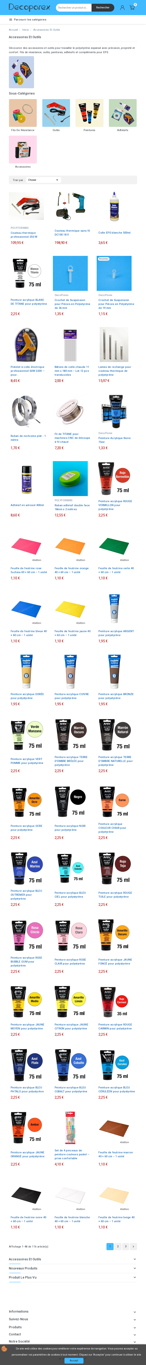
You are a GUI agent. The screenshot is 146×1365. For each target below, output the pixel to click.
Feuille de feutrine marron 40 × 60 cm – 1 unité (115, 1154)
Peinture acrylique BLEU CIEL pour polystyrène (70, 895)
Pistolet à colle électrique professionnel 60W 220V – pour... (28, 371)
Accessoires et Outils (25, 1259)
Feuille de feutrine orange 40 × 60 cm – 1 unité (72, 570)
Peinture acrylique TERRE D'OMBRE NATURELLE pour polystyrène (115, 761)
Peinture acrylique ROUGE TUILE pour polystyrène (115, 895)
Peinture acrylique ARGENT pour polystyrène (116, 633)
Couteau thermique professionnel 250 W (24, 235)
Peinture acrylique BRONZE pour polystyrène (116, 696)
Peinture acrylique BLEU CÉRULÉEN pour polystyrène (116, 1089)
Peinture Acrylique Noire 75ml (114, 440)
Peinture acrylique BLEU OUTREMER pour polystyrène (26, 895)
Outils (56, 130)
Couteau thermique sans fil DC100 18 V (72, 233)
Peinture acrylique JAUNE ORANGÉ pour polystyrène (28, 1154)
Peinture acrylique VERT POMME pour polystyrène (27, 761)
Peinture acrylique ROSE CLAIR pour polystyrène (70, 962)
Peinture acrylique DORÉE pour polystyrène (27, 696)
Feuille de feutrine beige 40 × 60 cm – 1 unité (116, 1219)
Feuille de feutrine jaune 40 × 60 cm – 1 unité (72, 633)
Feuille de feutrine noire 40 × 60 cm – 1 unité (28, 1219)
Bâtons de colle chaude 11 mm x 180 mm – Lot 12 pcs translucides (72, 371)
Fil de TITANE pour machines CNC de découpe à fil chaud (72, 438)
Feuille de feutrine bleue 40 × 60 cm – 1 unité (29, 633)
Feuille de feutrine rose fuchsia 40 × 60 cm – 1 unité (29, 570)
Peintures (89, 130)
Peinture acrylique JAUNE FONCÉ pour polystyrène (115, 962)
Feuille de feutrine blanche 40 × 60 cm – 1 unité (72, 1219)
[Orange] (122, 425)
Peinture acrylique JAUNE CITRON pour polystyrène (71, 1026)
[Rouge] (114, 425)
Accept (74, 1361)
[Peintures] (89, 113)
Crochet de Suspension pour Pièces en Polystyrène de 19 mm (116, 304)
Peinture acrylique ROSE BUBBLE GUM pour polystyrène (26, 962)
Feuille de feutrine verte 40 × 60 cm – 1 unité (116, 570)
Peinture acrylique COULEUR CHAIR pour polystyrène (112, 828)
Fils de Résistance (22, 130)
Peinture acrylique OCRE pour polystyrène (26, 828)
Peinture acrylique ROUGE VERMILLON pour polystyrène (115, 505)
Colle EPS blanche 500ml (114, 233)
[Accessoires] (23, 149)
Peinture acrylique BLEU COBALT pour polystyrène (71, 1089)
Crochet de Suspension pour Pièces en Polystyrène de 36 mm (72, 304)
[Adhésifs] (123, 113)
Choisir (43, 180)
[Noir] (111, 425)
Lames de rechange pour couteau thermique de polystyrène (114, 371)
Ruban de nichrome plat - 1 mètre (28, 438)
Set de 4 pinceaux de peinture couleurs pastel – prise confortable (72, 1154)
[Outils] (56, 113)
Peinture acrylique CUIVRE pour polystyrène (72, 696)
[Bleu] (107, 425)
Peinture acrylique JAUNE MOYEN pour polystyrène (27, 1026)
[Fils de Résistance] (23, 113)
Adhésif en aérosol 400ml (27, 505)
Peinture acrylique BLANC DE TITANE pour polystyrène (29, 302)
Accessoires (23, 167)
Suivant (133, 1246)
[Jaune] (118, 425)
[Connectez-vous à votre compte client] (122, 7)
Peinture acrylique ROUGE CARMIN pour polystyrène (115, 1026)
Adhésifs (122, 130)
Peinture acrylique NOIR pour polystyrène (70, 828)
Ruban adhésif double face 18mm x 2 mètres (72, 507)
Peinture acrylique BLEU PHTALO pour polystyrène (27, 1089)
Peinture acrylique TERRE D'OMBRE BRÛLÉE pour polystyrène (71, 761)
